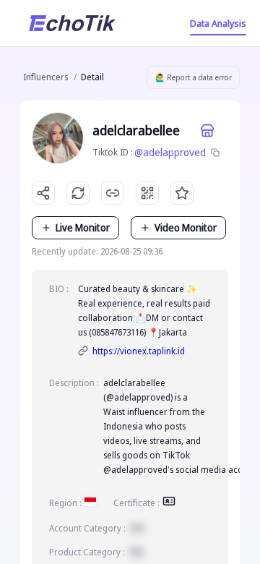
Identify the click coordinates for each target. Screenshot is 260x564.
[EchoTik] (72, 23)
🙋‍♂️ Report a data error (193, 77)
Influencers (45, 77)
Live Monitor (83, 227)
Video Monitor (186, 227)
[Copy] (215, 152)
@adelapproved (170, 152)
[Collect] (182, 193)
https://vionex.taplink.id (138, 351)
